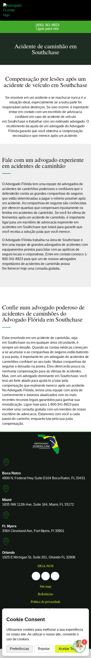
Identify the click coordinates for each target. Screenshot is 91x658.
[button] (82, 10)
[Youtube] (55, 576)
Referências (45, 594)
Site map (45, 586)
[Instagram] (45, 576)
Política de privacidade (46, 601)
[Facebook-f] (36, 576)
